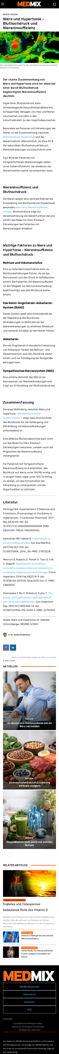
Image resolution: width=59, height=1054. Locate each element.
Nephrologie (27, 933)
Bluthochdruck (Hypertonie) (19, 137)
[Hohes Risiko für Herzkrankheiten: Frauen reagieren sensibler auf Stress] (11, 952)
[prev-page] (5, 855)
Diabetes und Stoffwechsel (14, 900)
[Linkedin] (13, 648)
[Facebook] (6, 648)
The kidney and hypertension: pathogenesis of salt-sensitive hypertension (27, 597)
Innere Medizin (10, 14)
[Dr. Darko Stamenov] (5, 635)
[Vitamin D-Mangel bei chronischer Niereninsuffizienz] (11, 937)
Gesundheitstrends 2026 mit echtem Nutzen (30, 843)
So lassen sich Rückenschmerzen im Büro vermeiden (29, 725)
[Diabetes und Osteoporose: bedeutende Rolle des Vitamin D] (29, 883)
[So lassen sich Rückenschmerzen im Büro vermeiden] (29, 700)
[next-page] (10, 855)
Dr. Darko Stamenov (20, 635)
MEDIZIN (29, 719)
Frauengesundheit (29, 948)
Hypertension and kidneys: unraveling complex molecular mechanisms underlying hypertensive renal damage (27, 568)
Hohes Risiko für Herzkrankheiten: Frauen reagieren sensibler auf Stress (37, 953)
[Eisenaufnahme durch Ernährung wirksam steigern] (29, 760)
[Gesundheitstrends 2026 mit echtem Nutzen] (29, 819)
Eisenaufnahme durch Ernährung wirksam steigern (29, 784)
